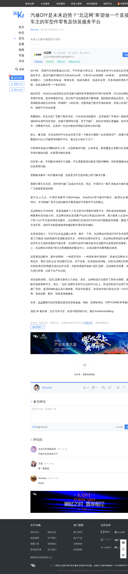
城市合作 (34, 532)
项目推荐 (36, 326)
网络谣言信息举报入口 (41, 557)
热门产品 (78, 537)
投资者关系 (35, 549)
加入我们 (52, 549)
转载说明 (88, 322)
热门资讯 (78, 532)
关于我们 (52, 537)
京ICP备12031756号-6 (103, 570)
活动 (21, 61)
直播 (21, 44)
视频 (21, 49)
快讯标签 (78, 549)
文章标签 (78, 543)
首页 (21, 27)
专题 (21, 55)
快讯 (21, 32)
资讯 (21, 38)
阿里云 (58, 565)
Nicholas (34, 29)
